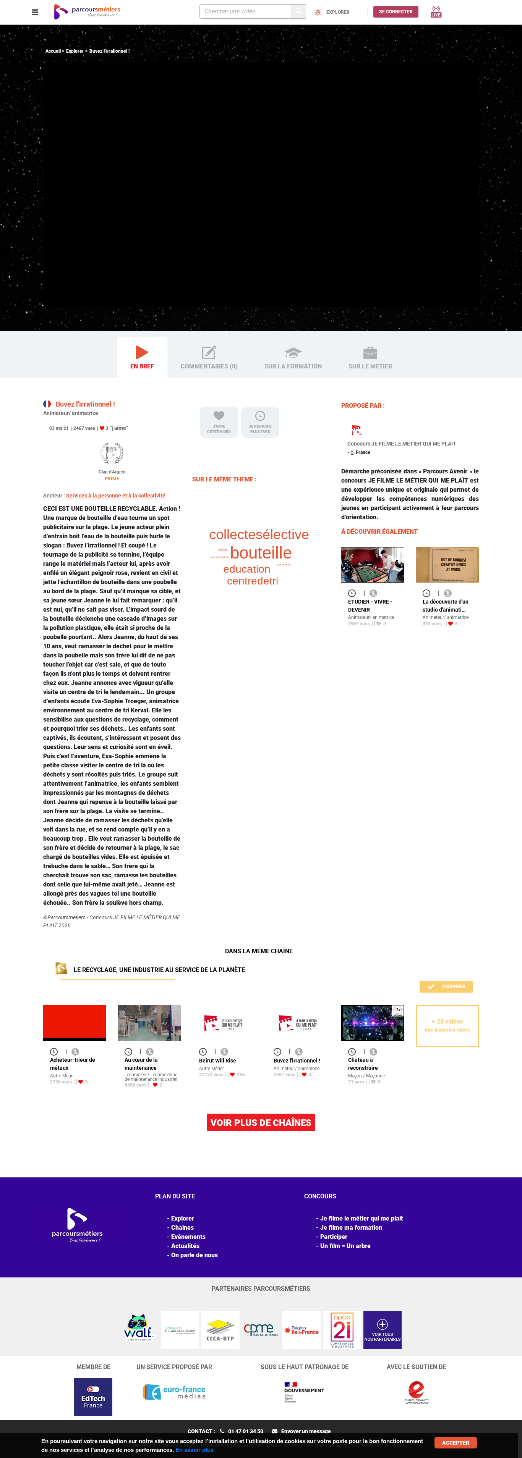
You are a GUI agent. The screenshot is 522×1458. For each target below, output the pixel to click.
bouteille (261, 552)
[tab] (142, 358)
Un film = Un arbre (345, 1246)
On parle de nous (194, 1255)
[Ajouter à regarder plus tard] (354, 593)
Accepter (455, 1443)
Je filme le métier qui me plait (361, 1218)
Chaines (182, 1227)
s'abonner (453, 986)
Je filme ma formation (351, 1227)
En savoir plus (194, 1450)
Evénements (188, 1236)
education (247, 569)
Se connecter (396, 12)
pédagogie (283, 564)
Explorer (75, 51)
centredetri (252, 581)
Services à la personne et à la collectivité (115, 495)
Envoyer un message (306, 1431)
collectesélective (259, 534)
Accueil (53, 51)
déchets (223, 549)
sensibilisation (220, 557)
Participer (333, 1236)
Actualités (185, 1246)
